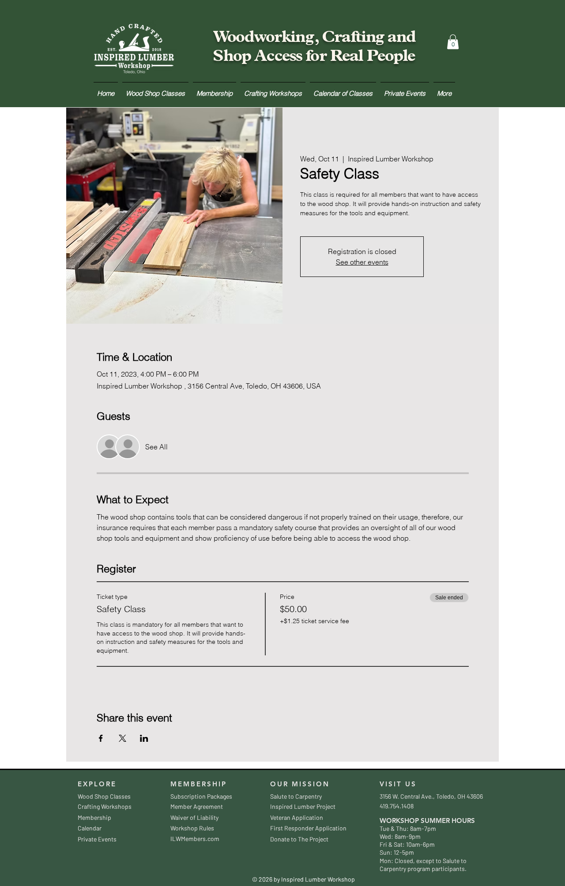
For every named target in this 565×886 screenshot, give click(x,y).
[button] (453, 41)
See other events (362, 262)
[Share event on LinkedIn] (144, 738)
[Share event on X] (122, 738)
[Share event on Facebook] (101, 738)
